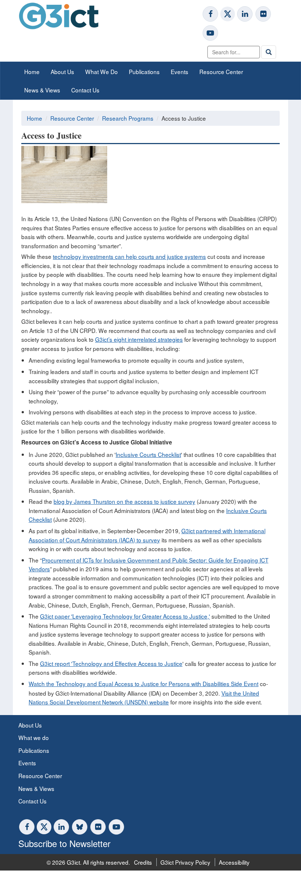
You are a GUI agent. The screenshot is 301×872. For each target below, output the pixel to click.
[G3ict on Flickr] (263, 14)
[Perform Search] (268, 52)
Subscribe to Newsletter (64, 843)
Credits (143, 862)
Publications (144, 71)
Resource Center (221, 71)
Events (179, 71)
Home (32, 71)
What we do (33, 737)
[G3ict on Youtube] (210, 33)
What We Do (101, 71)
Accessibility (234, 862)
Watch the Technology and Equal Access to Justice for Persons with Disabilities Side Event (143, 683)
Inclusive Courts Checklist (148, 454)
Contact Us (85, 90)
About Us (62, 71)
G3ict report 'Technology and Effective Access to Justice (111, 663)
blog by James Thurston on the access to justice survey (124, 501)
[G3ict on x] (227, 14)
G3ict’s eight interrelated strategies (139, 339)
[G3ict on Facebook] (210, 14)
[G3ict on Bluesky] (80, 827)
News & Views (42, 90)
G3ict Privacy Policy (185, 862)
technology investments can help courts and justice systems (129, 256)
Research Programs (127, 118)
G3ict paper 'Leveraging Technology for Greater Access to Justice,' (125, 616)
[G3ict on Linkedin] (244, 14)
